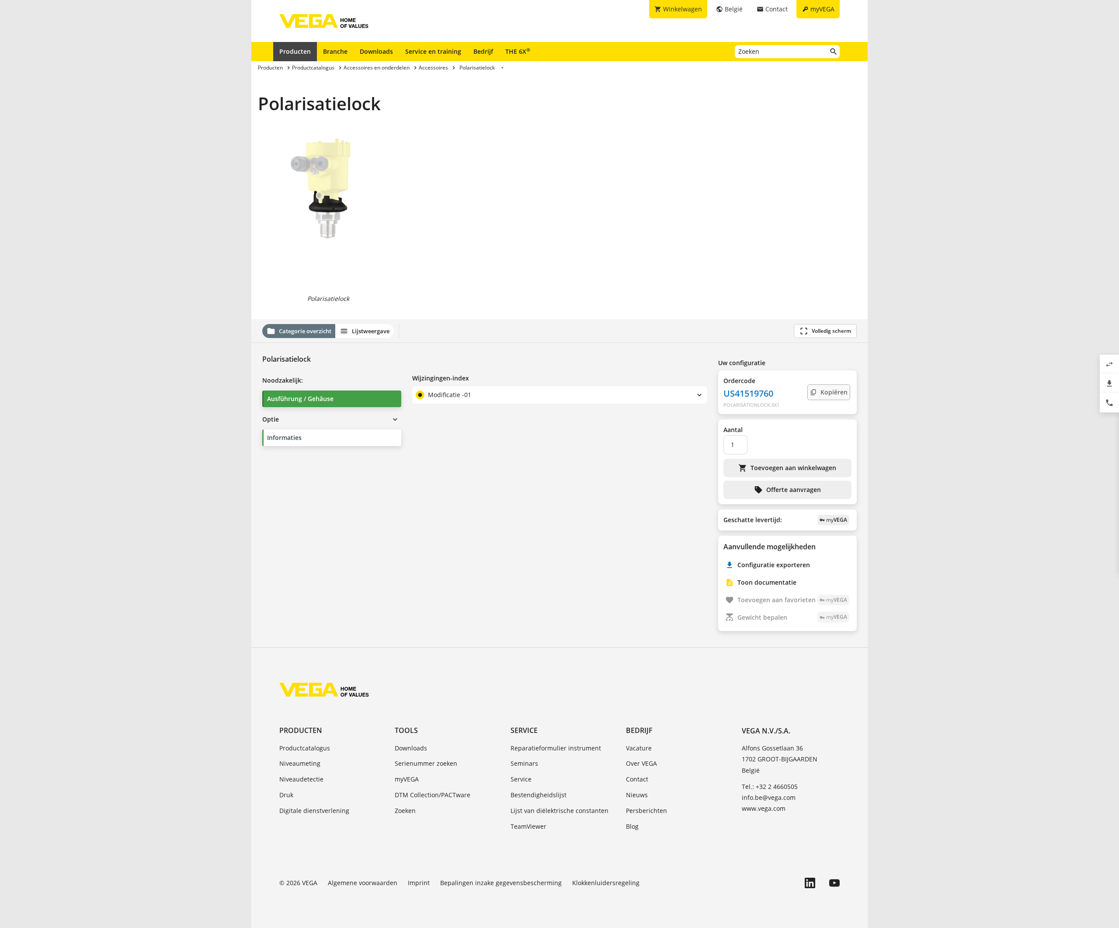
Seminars (524, 763)
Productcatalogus (304, 748)
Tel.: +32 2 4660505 (770, 786)
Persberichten (646, 810)
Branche (335, 51)
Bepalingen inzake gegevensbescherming (501, 883)
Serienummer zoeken (426, 763)
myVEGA (407, 779)
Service (524, 730)
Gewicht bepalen (792, 617)
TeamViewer (528, 826)
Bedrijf (483, 51)
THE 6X (517, 51)
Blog (632, 826)
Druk (286, 795)
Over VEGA (641, 763)
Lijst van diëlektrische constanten (559, 810)
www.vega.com (763, 808)
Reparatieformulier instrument (556, 748)
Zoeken (405, 810)
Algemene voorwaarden (362, 883)
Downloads (376, 51)
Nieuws (637, 795)
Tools (406, 730)
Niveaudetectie (301, 779)
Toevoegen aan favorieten (792, 600)
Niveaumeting (299, 763)
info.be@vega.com (769, 797)
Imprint (419, 883)
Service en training (433, 51)
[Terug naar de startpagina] (324, 690)
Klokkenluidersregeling (605, 883)
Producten (295, 51)
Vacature (639, 748)
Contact (637, 779)
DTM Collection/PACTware (432, 795)
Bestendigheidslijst (538, 795)
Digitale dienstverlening (314, 810)
